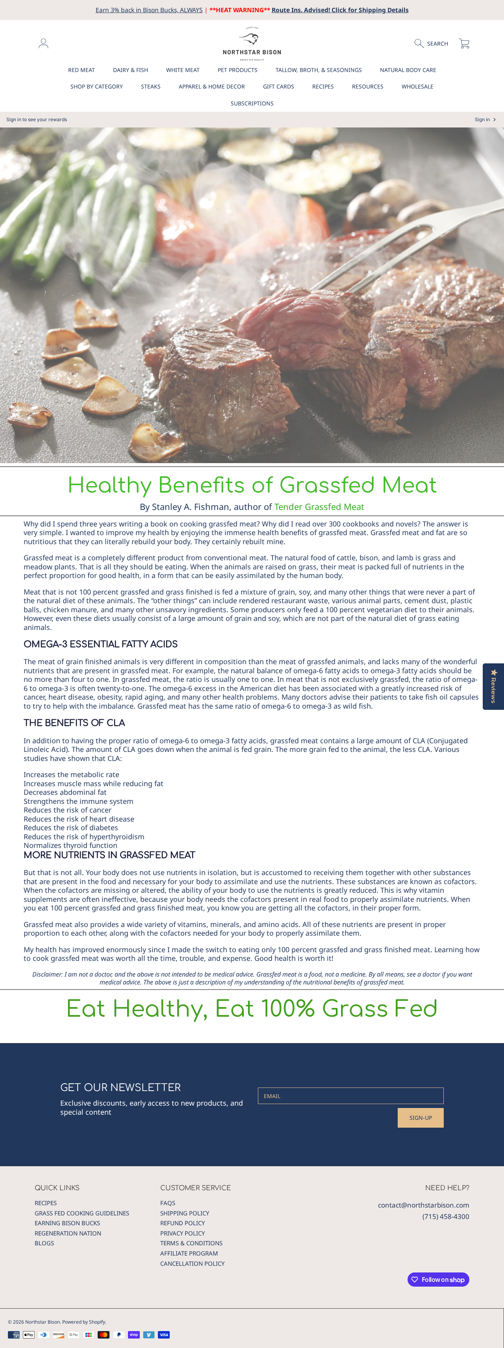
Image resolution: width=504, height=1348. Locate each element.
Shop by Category (96, 86)
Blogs (44, 1243)
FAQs (167, 1203)
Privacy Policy (182, 1233)
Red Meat (81, 70)
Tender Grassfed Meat (319, 506)
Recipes (323, 86)
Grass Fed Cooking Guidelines (82, 1213)
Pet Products (238, 70)
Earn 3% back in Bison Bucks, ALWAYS (149, 10)
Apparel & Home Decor (212, 86)
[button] (435, 43)
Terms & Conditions (191, 1243)
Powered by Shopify (83, 1321)
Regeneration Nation (68, 1233)
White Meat (183, 70)
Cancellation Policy (192, 1263)
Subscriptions (252, 103)
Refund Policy (182, 1223)
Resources (368, 86)
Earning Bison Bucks (67, 1223)
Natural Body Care (408, 70)
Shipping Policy (184, 1213)
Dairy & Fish (130, 70)
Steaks (151, 86)
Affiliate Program (189, 1253)
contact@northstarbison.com (423, 1205)
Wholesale (418, 86)
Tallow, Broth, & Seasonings (319, 70)
